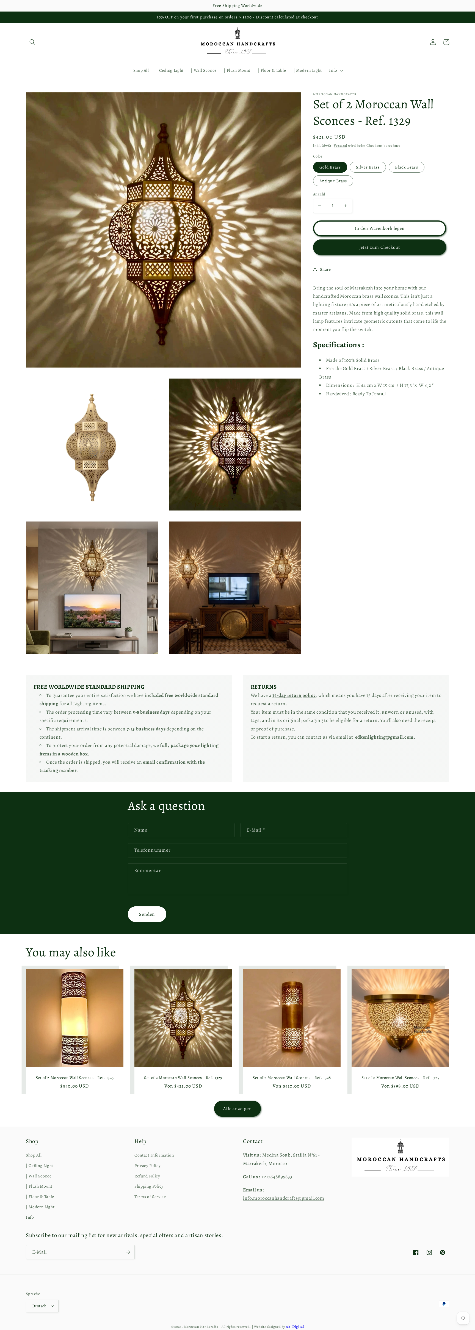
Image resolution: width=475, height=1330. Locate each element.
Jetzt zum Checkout (379, 247)
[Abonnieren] (127, 1252)
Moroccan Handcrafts (201, 1327)
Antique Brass (333, 180)
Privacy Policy (147, 1165)
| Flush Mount (39, 1186)
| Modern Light (40, 1207)
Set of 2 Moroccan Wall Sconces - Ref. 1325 (75, 1077)
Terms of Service (150, 1196)
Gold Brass (330, 167)
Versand (340, 145)
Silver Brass (368, 167)
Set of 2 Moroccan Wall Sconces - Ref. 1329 (183, 1077)
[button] (32, 42)
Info (30, 1217)
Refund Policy (147, 1176)
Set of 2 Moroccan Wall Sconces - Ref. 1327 (400, 1077)
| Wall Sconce (39, 1176)
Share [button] (325, 269)
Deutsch (39, 1306)
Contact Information (154, 1155)
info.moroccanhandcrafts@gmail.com (283, 1198)
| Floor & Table (40, 1196)
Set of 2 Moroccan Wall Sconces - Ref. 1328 (292, 1077)
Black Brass (406, 167)
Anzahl (319, 194)
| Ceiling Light (39, 1165)
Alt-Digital (295, 1326)
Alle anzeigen (237, 1108)
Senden (147, 914)
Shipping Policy (149, 1186)
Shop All (34, 1155)
